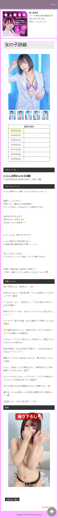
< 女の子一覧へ (12, 499)
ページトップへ (48, 507)
